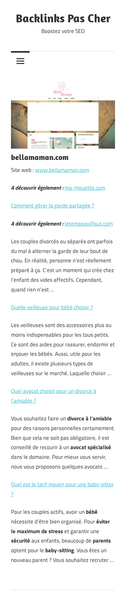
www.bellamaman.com (62, 170)
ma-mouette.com (85, 188)
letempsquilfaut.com (89, 223)
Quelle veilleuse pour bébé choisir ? (52, 307)
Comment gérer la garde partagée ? (52, 205)
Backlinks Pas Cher (63, 18)
